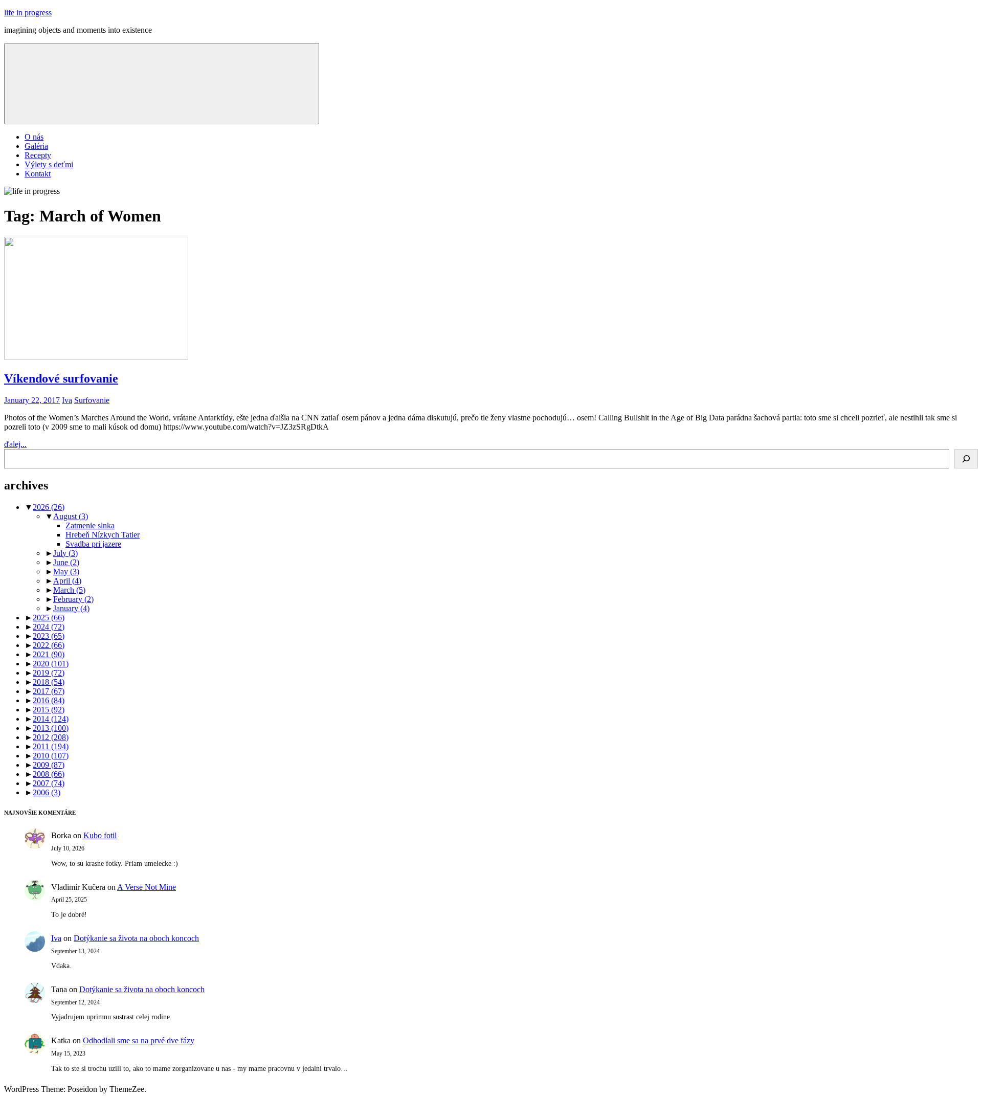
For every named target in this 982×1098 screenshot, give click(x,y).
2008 (48, 774)
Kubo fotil (100, 835)
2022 (48, 645)
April (67, 580)
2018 (48, 682)
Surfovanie (91, 400)
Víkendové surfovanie (61, 378)
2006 (46, 792)
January (71, 608)
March (69, 590)
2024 (48, 626)
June (66, 562)
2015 (48, 709)
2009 (48, 764)
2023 (48, 636)
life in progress (28, 12)
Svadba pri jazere (93, 544)
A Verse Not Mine (146, 887)
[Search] (966, 458)
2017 (48, 691)
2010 (51, 755)
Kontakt (38, 173)
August (70, 516)
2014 (51, 718)
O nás (34, 136)
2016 (48, 700)
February (73, 599)
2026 (48, 507)
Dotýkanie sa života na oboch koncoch (136, 938)
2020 (51, 663)
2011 (51, 746)
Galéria (36, 146)
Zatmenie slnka (90, 525)
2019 (48, 672)
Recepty (38, 155)
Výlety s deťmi (49, 164)
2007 (48, 783)
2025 (48, 617)
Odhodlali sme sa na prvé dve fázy (138, 1040)
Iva (67, 400)
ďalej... (15, 444)
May (66, 571)
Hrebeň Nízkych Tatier (102, 534)
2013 (51, 728)
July (65, 553)
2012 (51, 737)
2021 (48, 654)
